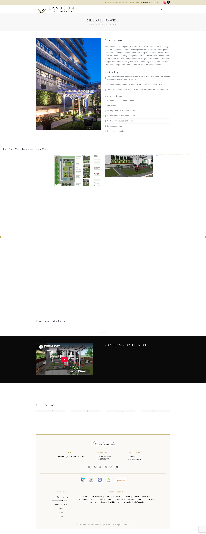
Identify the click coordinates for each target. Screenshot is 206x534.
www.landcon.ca (134, 459)
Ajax (119, 502)
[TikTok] (117, 467)
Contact (61, 512)
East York (94, 499)
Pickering (104, 502)
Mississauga (146, 497)
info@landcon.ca (146, 2)
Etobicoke (126, 497)
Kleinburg (131, 499)
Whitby (112, 502)
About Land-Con (61, 505)
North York (93, 502)
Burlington (151, 499)
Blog (61, 516)
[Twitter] (111, 467)
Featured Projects (61, 497)
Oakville (136, 497)
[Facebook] (89, 467)
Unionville (127, 502)
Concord (141, 499)
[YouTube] (95, 467)
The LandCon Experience (61, 501)
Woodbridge (83, 499)
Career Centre (134, 2)
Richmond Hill (97, 497)
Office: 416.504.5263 (103, 456)
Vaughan (86, 497)
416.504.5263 (157, 2)
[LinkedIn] (106, 467)
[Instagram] (100, 467)
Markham (116, 497)
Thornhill (111, 499)
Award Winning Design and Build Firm (116, 2)
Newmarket (121, 499)
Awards (61, 508)
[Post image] (50, 411)
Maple (102, 499)
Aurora (107, 497)
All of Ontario (139, 502)
